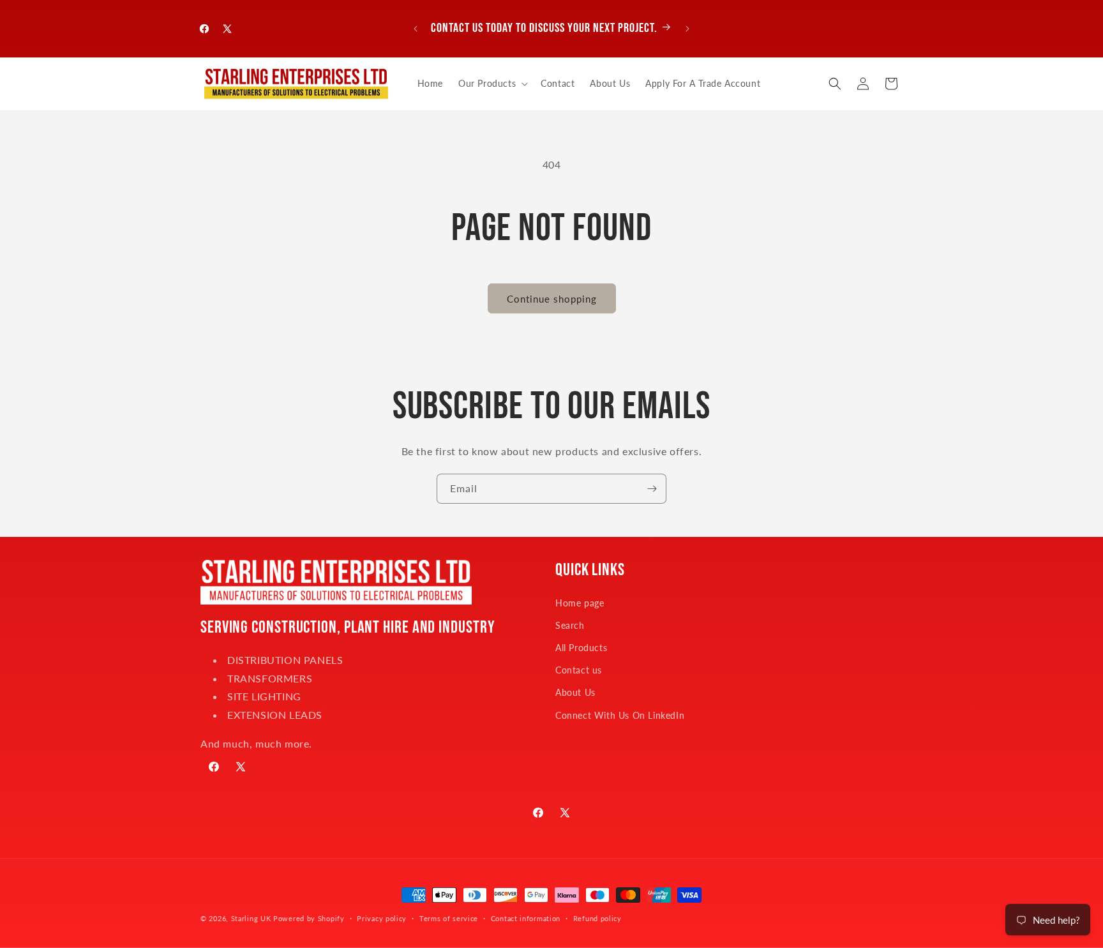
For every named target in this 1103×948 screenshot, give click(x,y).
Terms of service (448, 918)
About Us (575, 692)
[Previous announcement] (415, 29)
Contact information (525, 918)
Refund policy (597, 918)
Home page (579, 603)
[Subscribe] (652, 489)
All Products (581, 647)
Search (570, 625)
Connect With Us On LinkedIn (619, 715)
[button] (492, 83)
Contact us (578, 670)
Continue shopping (552, 299)
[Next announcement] (687, 29)
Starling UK (251, 918)
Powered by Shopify (309, 918)
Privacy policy (382, 918)
